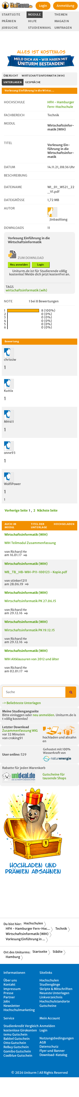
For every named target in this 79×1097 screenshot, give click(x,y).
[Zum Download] (24, 555)
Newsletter (12, 1006)
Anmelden (47, 1026)
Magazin (61, 21)
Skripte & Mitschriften (56, 989)
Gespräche (33, 82)
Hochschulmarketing (19, 1010)
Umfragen (63, 28)
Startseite (11, 14)
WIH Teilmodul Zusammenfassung (30, 543)
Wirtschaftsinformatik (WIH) (43, 75)
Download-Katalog (53, 1055)
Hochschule (14, 102)
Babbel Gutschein (17, 1039)
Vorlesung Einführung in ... (25, 939)
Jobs (7, 1001)
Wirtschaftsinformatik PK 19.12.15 (29, 630)
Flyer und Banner (52, 1051)
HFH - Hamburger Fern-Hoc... (28, 929)
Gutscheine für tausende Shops (54, 776)
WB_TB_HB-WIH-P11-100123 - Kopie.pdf (35, 572)
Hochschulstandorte (55, 1001)
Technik (61, 929)
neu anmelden (43, 715)
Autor (9, 208)
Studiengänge (50, 984)
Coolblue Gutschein (18, 1056)
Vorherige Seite (16, 510)
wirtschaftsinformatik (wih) (26, 290)
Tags (10, 287)
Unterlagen (13, 82)
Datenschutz (49, 1047)
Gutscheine (48, 1006)
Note (8, 301)
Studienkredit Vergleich (21, 1026)
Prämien (9, 21)
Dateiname (13, 187)
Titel (8, 143)
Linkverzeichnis (51, 997)
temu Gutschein (15, 1034)
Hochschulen (33, 923)
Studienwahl (39, 28)
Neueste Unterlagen (54, 993)
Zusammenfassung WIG (20, 731)
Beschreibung (15, 175)
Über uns (10, 980)
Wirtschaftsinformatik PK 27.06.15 (30, 601)
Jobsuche (10, 28)
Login (43, 6)
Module (34, 14)
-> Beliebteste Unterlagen (21, 703)
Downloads (14, 228)
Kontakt (9, 984)
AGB (43, 1042)
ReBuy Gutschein (16, 1047)
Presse (8, 993)
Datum (9, 167)
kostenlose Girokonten (20, 1030)
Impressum (12, 989)
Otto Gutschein (15, 1043)
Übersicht (11, 75)
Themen (61, 14)
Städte (58, 952)
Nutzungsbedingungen (57, 1038)
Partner (9, 997)
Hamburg (13, 957)
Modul (9, 123)
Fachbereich (14, 115)
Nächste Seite (47, 510)
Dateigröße (14, 200)
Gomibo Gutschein (17, 1051)
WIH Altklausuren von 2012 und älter (31, 659)
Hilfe (32, 21)
